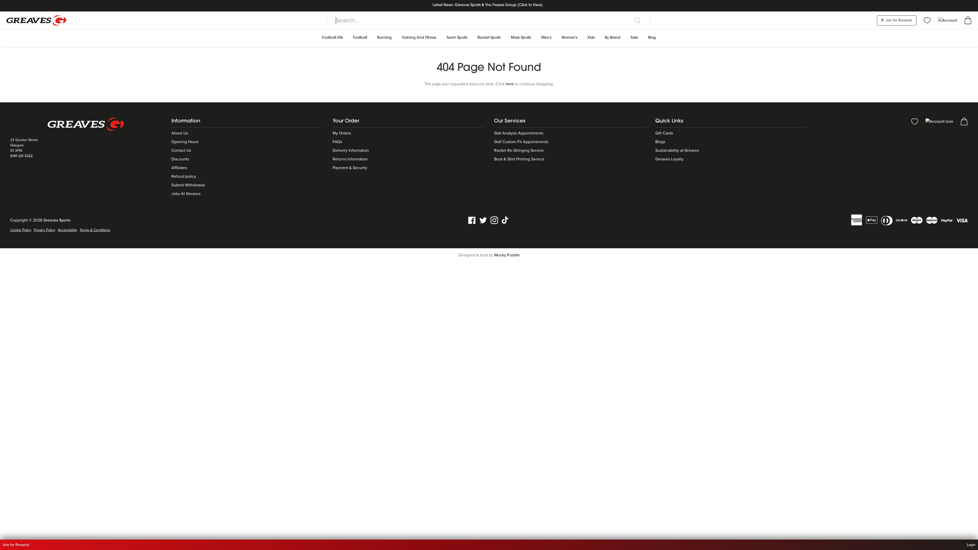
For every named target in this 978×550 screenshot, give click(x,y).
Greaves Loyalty (669, 159)
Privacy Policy (44, 230)
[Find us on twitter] (483, 220)
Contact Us (181, 150)
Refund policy (183, 176)
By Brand (612, 38)
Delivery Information (351, 150)
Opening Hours (184, 141)
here (510, 84)
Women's (569, 38)
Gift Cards (664, 133)
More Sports (521, 38)
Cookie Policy (20, 230)
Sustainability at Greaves (677, 150)
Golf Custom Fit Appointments (521, 141)
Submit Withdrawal (188, 185)
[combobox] (489, 20)
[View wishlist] (927, 20)
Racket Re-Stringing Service (519, 150)
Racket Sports (489, 38)
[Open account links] (948, 20)
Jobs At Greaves (185, 193)
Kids (591, 38)
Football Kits (332, 38)
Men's (546, 38)
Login (971, 545)
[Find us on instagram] (494, 220)
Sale (634, 38)
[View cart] (968, 20)
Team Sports (456, 38)
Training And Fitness (419, 38)
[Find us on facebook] (472, 220)
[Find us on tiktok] (505, 220)
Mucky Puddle (507, 255)
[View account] (940, 121)
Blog (652, 38)
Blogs (660, 141)
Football (360, 38)
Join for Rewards (898, 20)
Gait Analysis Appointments (518, 133)
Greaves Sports (56, 220)
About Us (179, 133)
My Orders (342, 133)
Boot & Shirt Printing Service (519, 159)
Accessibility (67, 230)
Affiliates (179, 167)
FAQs (337, 141)
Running (384, 38)
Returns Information (350, 159)
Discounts (180, 159)
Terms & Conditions (95, 230)
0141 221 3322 (21, 156)
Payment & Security (350, 167)
